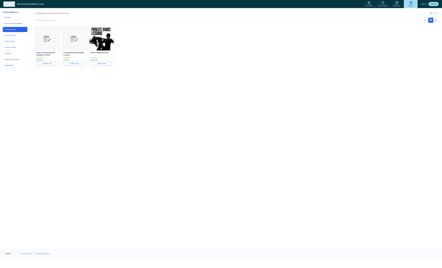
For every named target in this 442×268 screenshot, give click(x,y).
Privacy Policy (26, 254)
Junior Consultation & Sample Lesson (45, 53)
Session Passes (10, 47)
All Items (8, 17)
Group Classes (10, 35)
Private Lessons (10, 29)
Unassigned (9, 65)
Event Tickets (10, 41)
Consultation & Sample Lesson (73, 53)
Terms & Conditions (42, 254)
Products (8, 53)
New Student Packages (13, 23)
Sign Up (433, 4)
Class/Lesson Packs (12, 59)
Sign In (424, 4)
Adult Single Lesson (99, 52)
